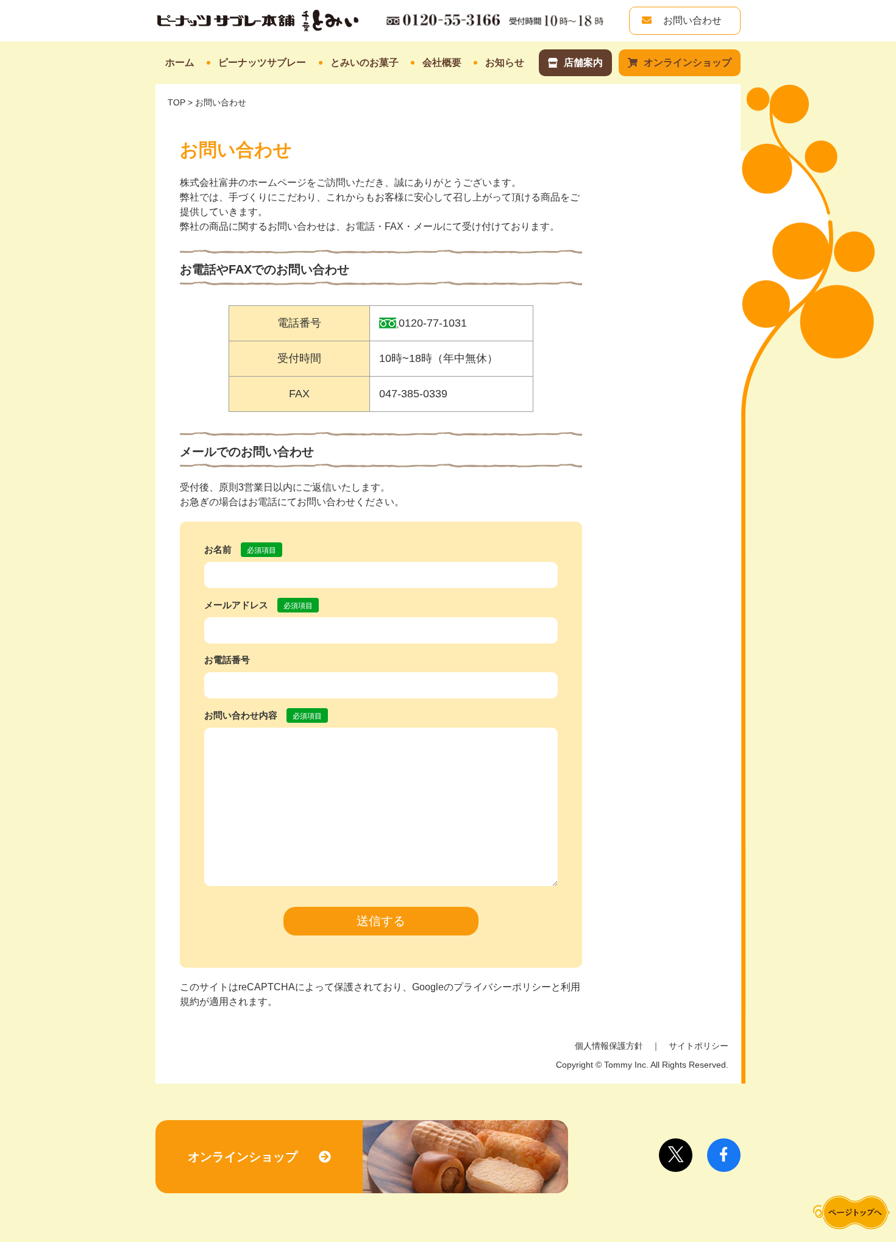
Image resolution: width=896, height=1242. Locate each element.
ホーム (179, 62)
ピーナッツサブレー (262, 62)
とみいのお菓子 (364, 62)
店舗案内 (583, 62)
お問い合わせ (691, 20)
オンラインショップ (687, 62)
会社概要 (441, 62)
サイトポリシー (698, 1046)
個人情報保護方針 (609, 1046)
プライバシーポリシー (502, 987)
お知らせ (504, 62)
